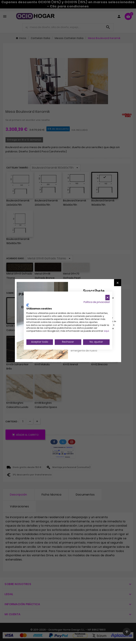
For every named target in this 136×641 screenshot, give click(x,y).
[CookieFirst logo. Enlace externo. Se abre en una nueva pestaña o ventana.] (27, 305)
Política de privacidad (97, 302)
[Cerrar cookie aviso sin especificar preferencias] (107, 297)
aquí (106, 331)
